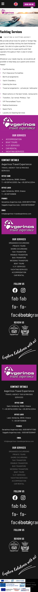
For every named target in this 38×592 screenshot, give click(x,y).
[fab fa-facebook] (15, 290)
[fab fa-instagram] (23, 290)
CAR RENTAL (11, 148)
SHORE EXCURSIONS (19, 249)
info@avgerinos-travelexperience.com (16, 213)
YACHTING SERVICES (15, 151)
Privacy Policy (31, 582)
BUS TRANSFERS (19, 257)
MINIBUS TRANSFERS (19, 255)
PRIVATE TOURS (19, 246)
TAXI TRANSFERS (19, 252)
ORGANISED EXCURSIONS (19, 243)
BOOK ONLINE (29, 4)
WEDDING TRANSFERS (19, 260)
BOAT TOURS (11, 142)
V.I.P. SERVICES (13, 145)
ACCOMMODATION (14, 139)
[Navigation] (3, 4)
